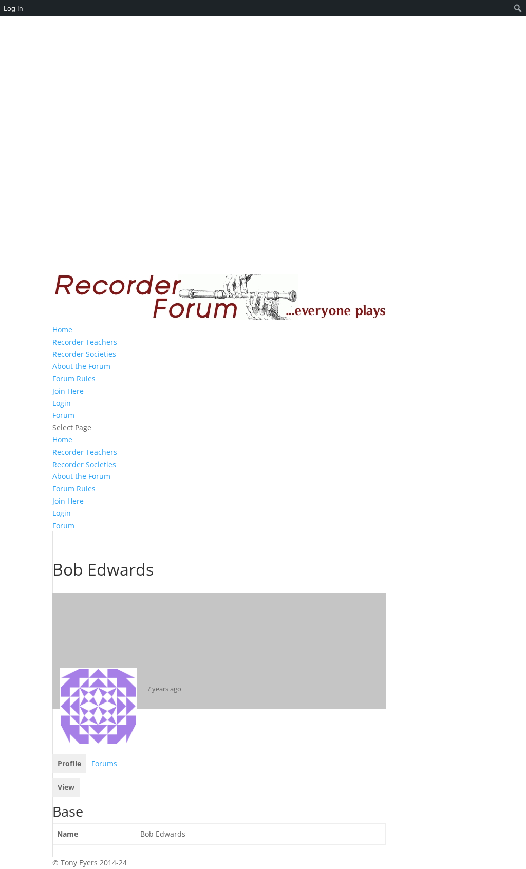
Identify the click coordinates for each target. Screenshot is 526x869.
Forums (104, 763)
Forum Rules (74, 378)
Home (62, 330)
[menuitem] (518, 8)
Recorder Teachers (84, 342)
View (66, 787)
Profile (69, 763)
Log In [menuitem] (13, 8)
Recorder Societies (84, 354)
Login (61, 403)
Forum (63, 415)
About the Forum (81, 366)
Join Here (68, 391)
